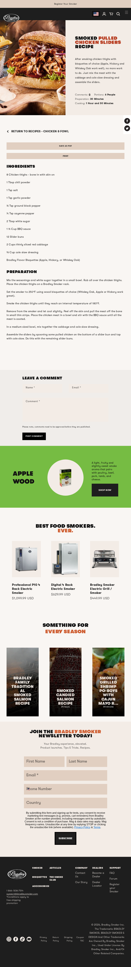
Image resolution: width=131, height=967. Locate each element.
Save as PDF (65, 146)
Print (65, 156)
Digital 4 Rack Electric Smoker (63, 587)
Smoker (37, 868)
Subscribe (65, 838)
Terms (96, 827)
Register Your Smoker (65, 4)
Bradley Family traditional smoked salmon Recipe (23, 691)
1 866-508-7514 (15, 890)
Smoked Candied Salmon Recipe (65, 697)
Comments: (83, 94)
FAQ (112, 873)
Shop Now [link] (105, 490)
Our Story (81, 882)
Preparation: (89, 99)
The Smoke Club (56, 878)
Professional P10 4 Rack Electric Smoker (26, 588)
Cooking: (94, 103)
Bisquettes (39, 877)
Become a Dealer (98, 875)
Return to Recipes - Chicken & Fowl (40, 131)
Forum (113, 878)
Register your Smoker (115, 888)
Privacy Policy (82, 827)
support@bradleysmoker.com (22, 894)
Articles (55, 868)
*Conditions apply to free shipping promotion (18, 900)
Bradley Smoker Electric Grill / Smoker (102, 588)
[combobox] (31, 789)
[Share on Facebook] (127, 121)
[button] (118, 14)
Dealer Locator (97, 884)
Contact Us (80, 875)
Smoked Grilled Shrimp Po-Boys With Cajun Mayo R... (108, 691)
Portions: (104, 94)
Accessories (40, 886)
